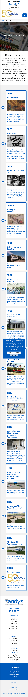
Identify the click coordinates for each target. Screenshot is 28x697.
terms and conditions (12, 347)
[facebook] (10, 611)
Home (2, 20)
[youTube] (18, 611)
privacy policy (16, 346)
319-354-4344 (15, 7)
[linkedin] (15, 611)
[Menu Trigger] (24, 15)
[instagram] (12, 611)
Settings (14, 355)
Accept (10, 352)
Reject (17, 352)
